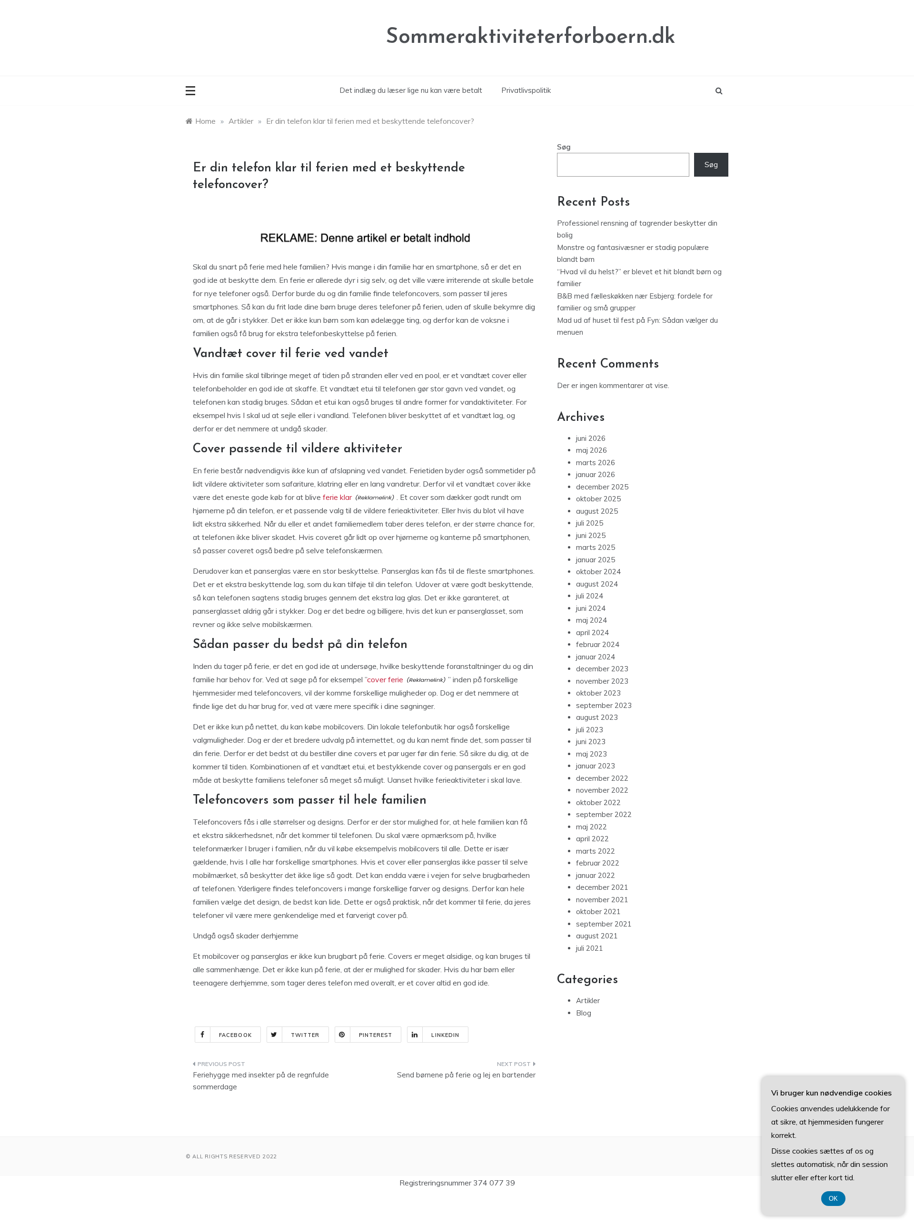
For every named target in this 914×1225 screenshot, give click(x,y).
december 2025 (602, 486)
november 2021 (602, 899)
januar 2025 (595, 559)
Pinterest (376, 1035)
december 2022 (602, 778)
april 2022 (592, 838)
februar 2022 (597, 862)
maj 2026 (591, 450)
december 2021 (602, 887)
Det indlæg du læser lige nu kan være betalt (410, 90)
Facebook (235, 1035)
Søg (564, 146)
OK (833, 1198)
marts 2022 (595, 851)
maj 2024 (591, 620)
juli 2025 (589, 523)
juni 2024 (591, 608)
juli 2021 (589, 948)
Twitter (305, 1035)
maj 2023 (591, 753)
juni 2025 (591, 535)
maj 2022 (591, 826)
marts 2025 (595, 547)
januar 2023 (595, 765)
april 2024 (592, 632)
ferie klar (337, 497)
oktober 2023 (598, 692)
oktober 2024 (598, 571)
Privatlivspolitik (526, 90)
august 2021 (597, 935)
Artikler (588, 1000)
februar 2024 (597, 644)
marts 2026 (595, 462)
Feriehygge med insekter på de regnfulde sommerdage (261, 1081)
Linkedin (445, 1035)
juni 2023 (591, 741)
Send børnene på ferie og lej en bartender (466, 1074)
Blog (583, 1012)
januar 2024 (595, 656)
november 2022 (602, 790)
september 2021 (604, 923)
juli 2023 (589, 729)
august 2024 (597, 583)
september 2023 (604, 705)
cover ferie (385, 679)
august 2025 (597, 511)
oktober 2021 (598, 911)
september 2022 (604, 814)
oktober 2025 (598, 498)
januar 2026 (595, 474)
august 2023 (597, 717)
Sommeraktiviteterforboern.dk (531, 37)
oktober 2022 (598, 802)
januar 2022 (595, 875)
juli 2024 (589, 595)
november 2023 (602, 681)
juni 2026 (591, 438)
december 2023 (602, 668)
